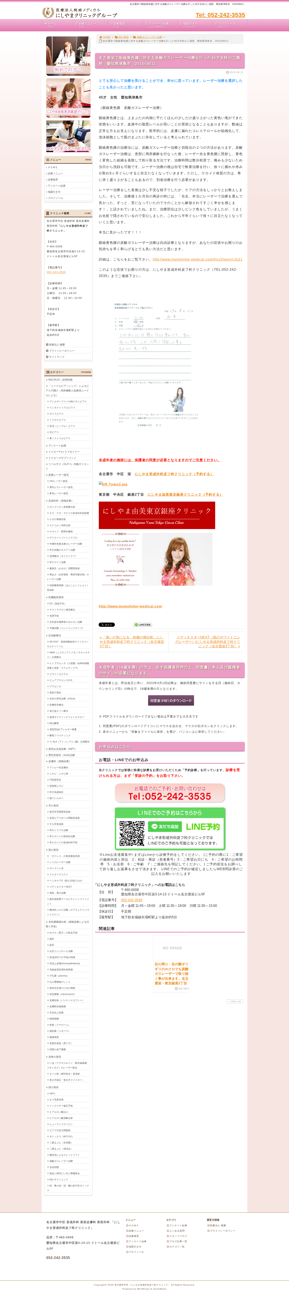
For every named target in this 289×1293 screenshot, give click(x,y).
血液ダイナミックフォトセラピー (67, 717)
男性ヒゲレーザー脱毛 (61, 487)
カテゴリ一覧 (177, 1246)
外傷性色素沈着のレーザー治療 (66, 543)
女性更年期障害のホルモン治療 (66, 622)
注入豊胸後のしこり (60, 982)
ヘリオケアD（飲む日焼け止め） (67, 880)
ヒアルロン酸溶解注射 (61, 1118)
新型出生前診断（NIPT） (62, 749)
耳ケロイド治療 (58, 562)
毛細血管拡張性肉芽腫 (61, 969)
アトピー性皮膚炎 (59, 767)
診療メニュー (87, 25)
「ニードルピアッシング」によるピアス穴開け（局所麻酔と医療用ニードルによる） (67, 390)
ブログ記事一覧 (178, 1241)
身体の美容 (54, 1056)
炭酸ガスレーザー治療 (149, 37)
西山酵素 (54, 723)
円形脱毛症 (55, 779)
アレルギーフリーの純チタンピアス (68, 401)
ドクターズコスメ (59, 874)
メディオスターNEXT (61, 886)
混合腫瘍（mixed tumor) (62, 994)
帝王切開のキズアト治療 (62, 550)
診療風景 (119, 25)
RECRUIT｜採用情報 (60, 379)
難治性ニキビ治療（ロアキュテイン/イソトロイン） (68, 912)
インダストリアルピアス (62, 407)
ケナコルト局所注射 (60, 525)
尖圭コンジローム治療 (61, 951)
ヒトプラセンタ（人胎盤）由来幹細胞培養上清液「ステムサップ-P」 (68, 665)
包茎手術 (54, 616)
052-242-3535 (131, 900)
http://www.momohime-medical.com (130, 606)
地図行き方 (190, 25)
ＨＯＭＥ (53, 167)
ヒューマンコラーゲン (61, 1124)
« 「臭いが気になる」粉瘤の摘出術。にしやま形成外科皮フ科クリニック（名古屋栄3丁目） (132, 641)
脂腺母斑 (54, 1037)
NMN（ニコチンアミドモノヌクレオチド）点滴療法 (68, 654)
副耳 (52, 945)
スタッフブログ (178, 1236)
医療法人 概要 (57, 344)
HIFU (52, 1093)
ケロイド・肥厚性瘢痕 (61, 531)
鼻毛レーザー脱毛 (59, 493)
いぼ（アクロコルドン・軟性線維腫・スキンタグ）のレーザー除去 (68, 1065)
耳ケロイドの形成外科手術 (63, 842)
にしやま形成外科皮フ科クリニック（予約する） (174, 474)
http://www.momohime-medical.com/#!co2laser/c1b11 (197, 259)
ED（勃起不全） (58, 603)
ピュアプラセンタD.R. (61, 680)
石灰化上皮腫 (56, 1012)
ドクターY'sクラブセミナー (64, 451)
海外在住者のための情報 (62, 988)
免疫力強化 (55, 692)
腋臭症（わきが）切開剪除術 (65, 568)
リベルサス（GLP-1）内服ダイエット (67, 466)
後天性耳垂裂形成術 (60, 811)
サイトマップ (56, 356)
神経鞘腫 (54, 1018)
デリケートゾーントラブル (63, 537)
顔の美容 (124, 37)
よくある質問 (177, 1230)
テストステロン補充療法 (62, 609)
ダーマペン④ (56, 868)
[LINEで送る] (142, 624)
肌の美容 (53, 849)
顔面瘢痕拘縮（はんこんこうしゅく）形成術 (68, 587)
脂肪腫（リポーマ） (60, 1031)
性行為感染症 (56, 792)
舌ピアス (54, 432)
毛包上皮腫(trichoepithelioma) (65, 963)
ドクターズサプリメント (62, 457)
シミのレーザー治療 (60, 862)
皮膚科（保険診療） (59, 761)
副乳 (52, 939)
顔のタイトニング (59, 1179)
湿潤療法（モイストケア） (63, 556)
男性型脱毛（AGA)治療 (61, 755)
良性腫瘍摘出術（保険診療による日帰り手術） (67, 924)
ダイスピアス (56, 413)
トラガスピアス (58, 420)
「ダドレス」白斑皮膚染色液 (65, 856)
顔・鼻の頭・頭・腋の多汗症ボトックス (68, 1188)
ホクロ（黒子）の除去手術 (63, 932)
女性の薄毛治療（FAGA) (62, 698)
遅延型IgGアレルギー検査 (63, 729)
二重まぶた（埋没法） (61, 1148)
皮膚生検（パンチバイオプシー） (67, 1000)
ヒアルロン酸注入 (59, 1112)
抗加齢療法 (54, 635)
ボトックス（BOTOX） (62, 1136)
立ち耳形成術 (56, 824)
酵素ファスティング (60, 735)
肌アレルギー (56, 798)
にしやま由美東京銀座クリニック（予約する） (185, 494)
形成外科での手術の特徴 (62, 957)
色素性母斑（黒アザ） (61, 1043)
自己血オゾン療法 (59, 711)
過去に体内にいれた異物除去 (65, 1173)
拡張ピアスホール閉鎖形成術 (65, 818)
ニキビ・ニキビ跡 (59, 773)
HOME (107, 37)
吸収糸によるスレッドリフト (65, 1155)
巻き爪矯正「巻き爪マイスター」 (67, 1080)
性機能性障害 (56, 597)
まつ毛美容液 (56, 1099)
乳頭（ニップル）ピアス (62, 426)
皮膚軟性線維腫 (58, 1006)
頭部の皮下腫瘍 (58, 1049)
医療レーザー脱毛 (58, 474)
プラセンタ (55, 686)
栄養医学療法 (56, 704)
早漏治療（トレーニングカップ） (67, 628)
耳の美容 (53, 805)
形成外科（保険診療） (61, 500)
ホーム (52, 25)
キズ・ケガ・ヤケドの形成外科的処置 (69, 513)
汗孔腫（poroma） (59, 975)
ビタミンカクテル (59, 674)
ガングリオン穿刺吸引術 (62, 507)
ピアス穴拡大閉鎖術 (60, 1130)
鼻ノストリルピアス (60, 438)
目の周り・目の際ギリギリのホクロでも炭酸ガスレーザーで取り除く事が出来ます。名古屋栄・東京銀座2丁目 (172, 973)
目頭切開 (54, 1167)
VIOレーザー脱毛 (58, 481)
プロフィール (227, 25)
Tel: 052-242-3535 (220, 15)
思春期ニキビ (56, 786)
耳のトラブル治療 (59, 830)
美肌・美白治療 (58, 893)
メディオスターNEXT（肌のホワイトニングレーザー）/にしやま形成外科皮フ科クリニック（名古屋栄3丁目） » (207, 641)
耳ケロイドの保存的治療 (62, 836)
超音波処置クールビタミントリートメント (68, 901)
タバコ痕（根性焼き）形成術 (65, 1073)
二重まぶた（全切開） (61, 1142)
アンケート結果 (158, 25)
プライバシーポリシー (61, 350)
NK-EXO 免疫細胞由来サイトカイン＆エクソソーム (68, 644)
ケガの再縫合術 (58, 519)
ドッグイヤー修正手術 (61, 1105)
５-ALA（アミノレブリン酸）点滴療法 (69, 741)
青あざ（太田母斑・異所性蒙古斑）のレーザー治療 (68, 576)
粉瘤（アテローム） (60, 1025)
